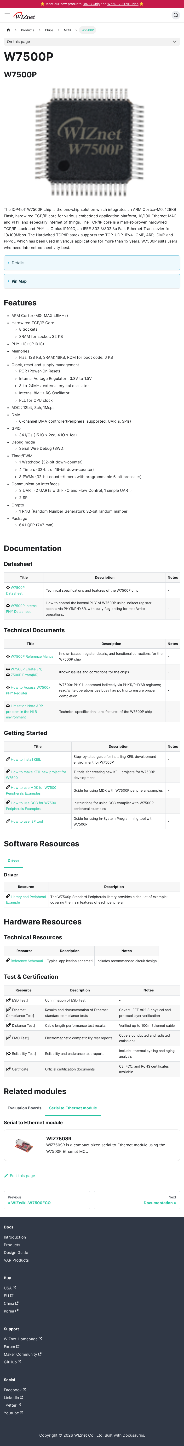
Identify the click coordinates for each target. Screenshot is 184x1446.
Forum (9, 1346)
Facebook (13, 1389)
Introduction (15, 1237)
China (9, 1303)
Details (18, 262)
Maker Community (20, 1354)
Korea (9, 1311)
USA (8, 1288)
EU (6, 1295)
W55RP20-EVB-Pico (122, 4)
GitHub (10, 1362)
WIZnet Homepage (21, 1339)
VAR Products (16, 1260)
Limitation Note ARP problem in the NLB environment (24, 711)
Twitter (10, 1405)
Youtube (11, 1412)
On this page (18, 41)
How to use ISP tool (26, 821)
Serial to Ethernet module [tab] (73, 1108)
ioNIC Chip (91, 4)
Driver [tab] (13, 860)
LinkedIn (11, 1397)
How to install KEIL (25, 759)
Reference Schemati (26, 961)
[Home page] (8, 30)
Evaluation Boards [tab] (24, 1108)
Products (12, 1244)
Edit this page (22, 1175)
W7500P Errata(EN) (26, 669)
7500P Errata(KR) (24, 675)
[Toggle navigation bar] (7, 15)
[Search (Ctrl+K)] (176, 15)
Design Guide (16, 1252)
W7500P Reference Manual (32, 656)
